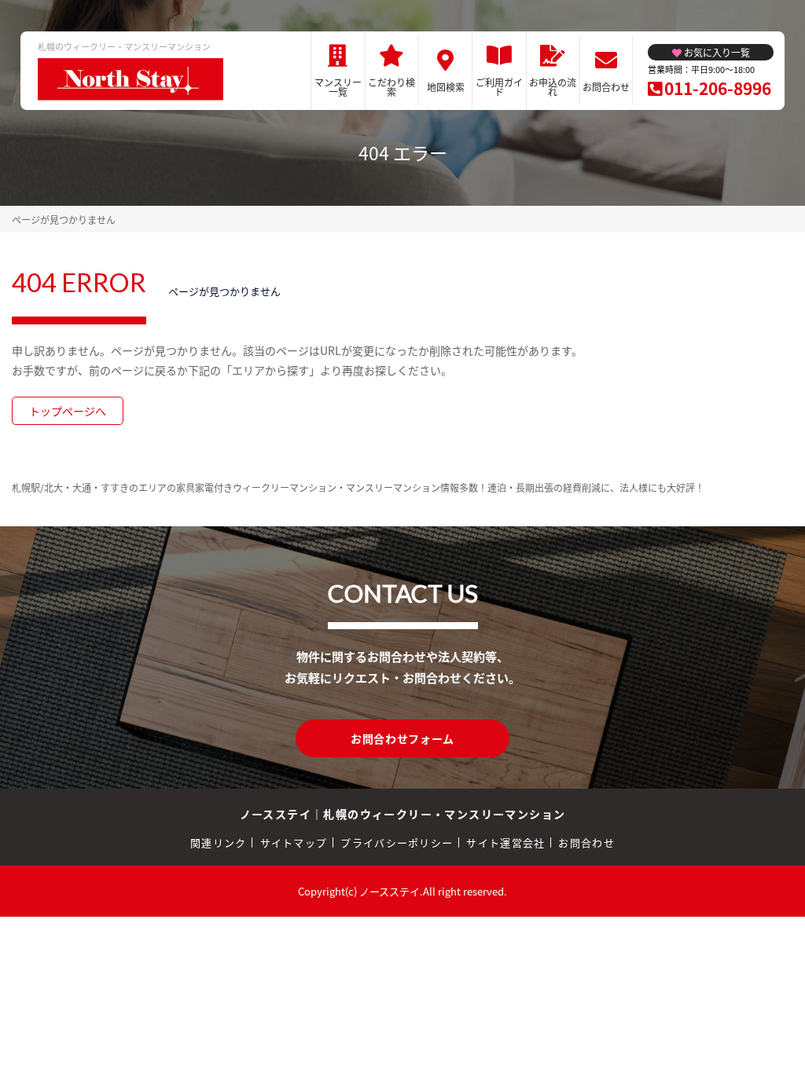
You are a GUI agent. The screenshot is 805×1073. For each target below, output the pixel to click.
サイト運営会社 (505, 842)
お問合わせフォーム (402, 738)
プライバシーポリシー (396, 842)
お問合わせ (606, 86)
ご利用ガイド (499, 86)
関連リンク (218, 842)
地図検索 (446, 86)
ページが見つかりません (64, 219)
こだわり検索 (391, 86)
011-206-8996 (717, 88)
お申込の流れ (552, 86)
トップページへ (67, 411)
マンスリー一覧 (338, 86)
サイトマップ (294, 842)
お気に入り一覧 (717, 52)
